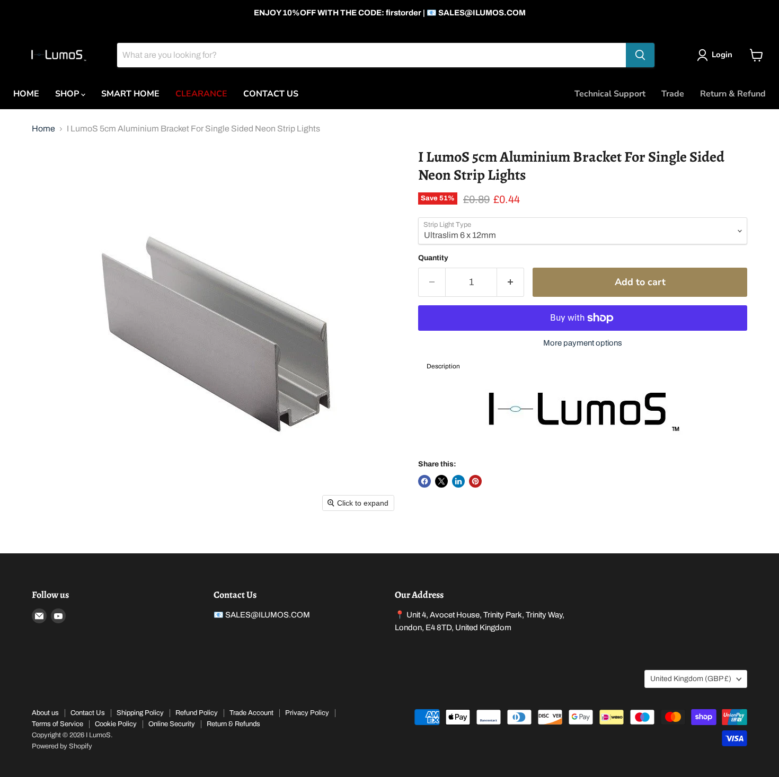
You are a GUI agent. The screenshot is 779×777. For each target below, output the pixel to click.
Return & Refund (733, 94)
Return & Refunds (233, 724)
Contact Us (87, 713)
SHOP (68, 94)
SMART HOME (130, 94)
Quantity (433, 258)
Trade (672, 94)
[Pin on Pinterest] (475, 481)
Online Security (171, 724)
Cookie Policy (116, 724)
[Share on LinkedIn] (458, 481)
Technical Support (609, 94)
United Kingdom (690, 679)
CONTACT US (270, 94)
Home (43, 128)
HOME (26, 94)
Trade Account (251, 713)
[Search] (640, 55)
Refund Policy (196, 713)
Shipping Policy (140, 713)
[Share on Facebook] (424, 481)
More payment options (582, 343)
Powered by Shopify (62, 746)
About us (45, 713)
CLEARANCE (201, 94)
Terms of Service (57, 724)
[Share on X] (441, 481)
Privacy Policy (307, 713)
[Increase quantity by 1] (510, 282)
